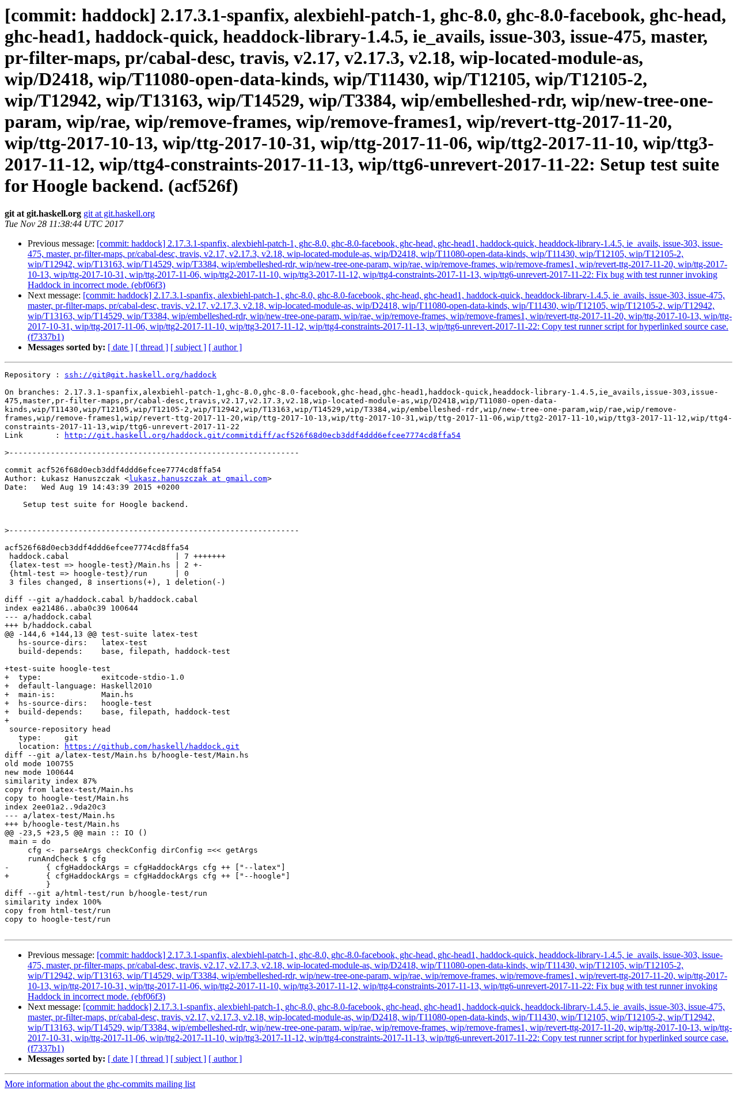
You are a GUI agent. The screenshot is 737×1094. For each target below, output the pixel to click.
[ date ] (120, 347)
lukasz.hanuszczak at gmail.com (198, 478)
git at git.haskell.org (119, 213)
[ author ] (225, 347)
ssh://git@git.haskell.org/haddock (140, 374)
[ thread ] (151, 347)
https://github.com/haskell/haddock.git (152, 746)
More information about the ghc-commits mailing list (100, 1084)
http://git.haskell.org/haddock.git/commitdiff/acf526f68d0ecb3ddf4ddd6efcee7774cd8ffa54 (262, 435)
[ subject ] (188, 347)
